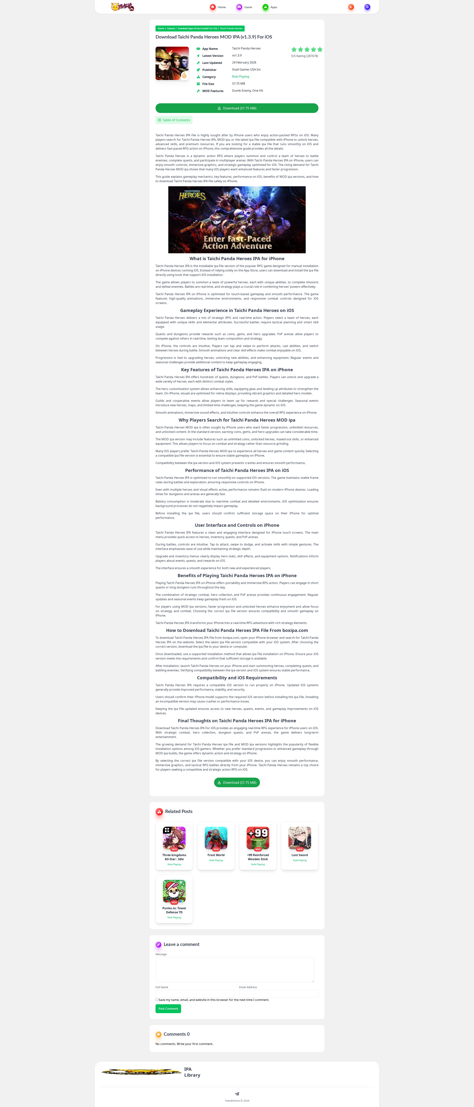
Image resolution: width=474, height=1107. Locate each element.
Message (161, 954)
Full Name (162, 987)
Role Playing (240, 76)
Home (221, 7)
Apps (273, 7)
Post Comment (168, 1008)
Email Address (248, 987)
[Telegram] (237, 1093)
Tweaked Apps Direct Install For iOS (197, 28)
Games (171, 28)
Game (248, 7)
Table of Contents (176, 120)
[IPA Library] (121, 6)
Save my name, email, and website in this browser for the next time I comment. (214, 1000)
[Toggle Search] (367, 7)
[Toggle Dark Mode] (351, 7)
